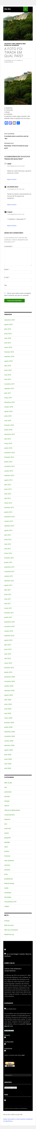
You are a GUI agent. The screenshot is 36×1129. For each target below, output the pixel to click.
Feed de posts (9, 925)
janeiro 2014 (8, 462)
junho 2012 (7, 539)
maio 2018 (7, 375)
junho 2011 (7, 594)
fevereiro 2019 (9, 352)
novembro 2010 (9, 626)
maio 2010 (7, 654)
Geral (6, 847)
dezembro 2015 (9, 434)
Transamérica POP (10, 902)
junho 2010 (8, 649)
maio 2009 (7, 709)
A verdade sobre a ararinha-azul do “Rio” (16, 136)
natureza (7, 865)
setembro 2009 (9, 690)
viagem (6, 906)
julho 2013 (7, 484)
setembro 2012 (9, 526)
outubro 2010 (8, 631)
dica (5, 824)
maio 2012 (7, 544)
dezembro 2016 (9, 402)
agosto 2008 (8, 750)
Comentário (8, 246)
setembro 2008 (9, 745)
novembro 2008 (9, 736)
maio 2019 (7, 338)
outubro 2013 (8, 471)
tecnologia (7, 897)
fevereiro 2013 (9, 507)
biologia (6, 801)
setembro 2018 (9, 356)
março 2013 (8, 503)
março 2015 (8, 443)
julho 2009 (7, 699)
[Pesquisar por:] (18, 1075)
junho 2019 (8, 333)
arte (5, 787)
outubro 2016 (8, 407)
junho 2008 (8, 759)
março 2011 (8, 608)
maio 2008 (7, 764)
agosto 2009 (8, 695)
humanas (7, 856)
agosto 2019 (8, 324)
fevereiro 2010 (9, 667)
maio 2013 (7, 494)
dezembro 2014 (9, 452)
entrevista (7, 828)
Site (5, 285)
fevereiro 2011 (9, 613)
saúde (6, 888)
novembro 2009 (9, 681)
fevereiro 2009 (9, 722)
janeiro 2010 (8, 672)
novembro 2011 (9, 571)
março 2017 (8, 397)
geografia (8, 43)
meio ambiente (17, 43)
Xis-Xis (7, 9)
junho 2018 (8, 370)
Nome (6, 269)
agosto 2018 (8, 361)
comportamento (9, 815)
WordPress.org (9, 934)
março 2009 (8, 718)
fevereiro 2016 (9, 425)
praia (6, 874)
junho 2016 (8, 416)
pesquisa (7, 869)
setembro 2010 (9, 635)
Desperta (7, 819)
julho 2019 (7, 329)
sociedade (15, 45)
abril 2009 (7, 713)
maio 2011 (7, 599)
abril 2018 (7, 379)
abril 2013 (7, 498)
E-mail (6, 277)
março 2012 (8, 553)
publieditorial (8, 879)
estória (6, 833)
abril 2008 (7, 768)
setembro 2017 (9, 388)
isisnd (19, 60)
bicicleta (7, 796)
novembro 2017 (9, 384)
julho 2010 (7, 645)
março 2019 (8, 347)
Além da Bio (8, 783)
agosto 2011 (8, 585)
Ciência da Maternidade (12, 810)
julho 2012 (7, 535)
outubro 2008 (8, 741)
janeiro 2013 (8, 512)
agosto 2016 (8, 411)
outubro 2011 (8, 576)
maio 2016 (7, 420)
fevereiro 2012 (9, 558)
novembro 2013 (9, 466)
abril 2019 (7, 343)
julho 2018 (7, 365)
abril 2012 (7, 548)
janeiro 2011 (8, 617)
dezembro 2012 (9, 516)
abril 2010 (7, 658)
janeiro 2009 (8, 727)
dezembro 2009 (9, 677)
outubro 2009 (8, 686)
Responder (12, 179)
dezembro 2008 (9, 732)
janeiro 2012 (8, 562)
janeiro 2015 (8, 448)
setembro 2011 (9, 581)
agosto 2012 (8, 530)
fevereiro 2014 (9, 457)
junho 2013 (8, 489)
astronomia (8, 792)
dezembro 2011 (9, 567)
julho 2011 (7, 590)
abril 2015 (7, 439)
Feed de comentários (11, 930)
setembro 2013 (9, 475)
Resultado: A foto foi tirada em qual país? (16, 146)
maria (9, 164)
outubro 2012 (8, 521)
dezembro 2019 (9, 320)
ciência (6, 805)
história (6, 851)
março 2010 (8, 663)
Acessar (7, 921)
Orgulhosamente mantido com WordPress (15, 1108)
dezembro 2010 (9, 622)
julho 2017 (7, 393)
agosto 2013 (8, 480)
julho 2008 (7, 754)
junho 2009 (8, 704)
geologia (7, 842)
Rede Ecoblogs (9, 883)
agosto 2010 (8, 640)
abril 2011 (7, 603)
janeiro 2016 (8, 430)
